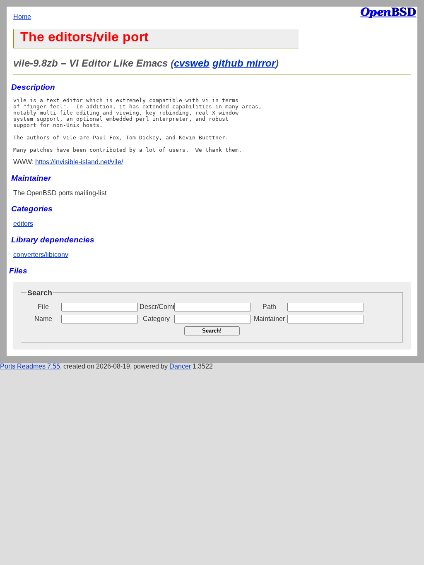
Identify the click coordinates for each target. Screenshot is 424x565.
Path (269, 306)
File (43, 306)
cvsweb (192, 63)
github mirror (243, 63)
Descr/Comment (156, 306)
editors (23, 223)
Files (18, 270)
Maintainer (269, 318)
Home (22, 16)
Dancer (180, 366)
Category (156, 318)
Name (43, 318)
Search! (212, 331)
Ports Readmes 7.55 (30, 366)
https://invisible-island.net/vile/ (79, 161)
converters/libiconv (40, 254)
